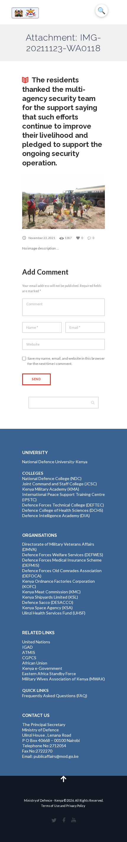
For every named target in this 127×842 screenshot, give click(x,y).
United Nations (36, 641)
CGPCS (29, 657)
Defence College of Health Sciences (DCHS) (62, 510)
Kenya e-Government (42, 668)
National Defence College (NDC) (52, 478)
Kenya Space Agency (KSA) (47, 607)
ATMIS (28, 652)
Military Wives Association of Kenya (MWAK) (63, 678)
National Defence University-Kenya (54, 461)
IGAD (27, 647)
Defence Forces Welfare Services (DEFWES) (62, 554)
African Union (34, 662)
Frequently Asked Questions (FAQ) (54, 695)
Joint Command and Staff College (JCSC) (59, 483)
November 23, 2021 (41, 238)
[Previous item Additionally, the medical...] (43, 201)
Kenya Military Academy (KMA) (50, 488)
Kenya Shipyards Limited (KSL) (50, 596)
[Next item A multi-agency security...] (84, 201)
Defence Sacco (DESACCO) (47, 602)
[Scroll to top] (63, 778)
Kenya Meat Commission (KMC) (51, 591)
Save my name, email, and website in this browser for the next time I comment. (66, 361)
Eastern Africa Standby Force (49, 673)
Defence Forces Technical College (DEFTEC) (63, 504)
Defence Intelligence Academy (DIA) (56, 515)
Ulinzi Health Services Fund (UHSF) (53, 612)
